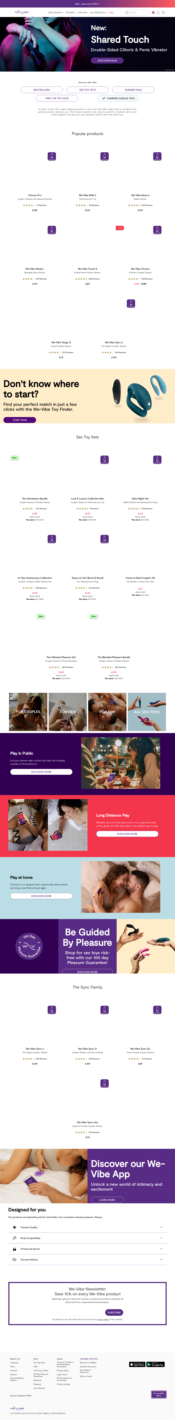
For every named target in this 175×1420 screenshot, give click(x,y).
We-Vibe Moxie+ (35, 268)
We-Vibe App (39, 1363)
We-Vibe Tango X (61, 342)
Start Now (20, 420)
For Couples (54, 12)
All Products (98, 12)
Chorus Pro (34, 195)
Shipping (37, 1384)
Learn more (107, 1199)
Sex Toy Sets (87, 89)
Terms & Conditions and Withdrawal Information (65, 1364)
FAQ (35, 1366)
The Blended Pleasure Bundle (114, 657)
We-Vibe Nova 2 (140, 195)
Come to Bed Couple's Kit (140, 577)
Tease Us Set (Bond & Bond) (87, 577)
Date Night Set (140, 498)
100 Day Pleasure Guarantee (40, 1375)
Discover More (41, 771)
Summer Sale (133, 89)
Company (14, 1363)
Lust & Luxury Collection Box (87, 498)
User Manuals (39, 1388)
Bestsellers (42, 89)
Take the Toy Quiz (57, 98)
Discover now (107, 60)
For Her (70, 12)
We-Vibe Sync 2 (114, 342)
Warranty (37, 1380)
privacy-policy (103, 1319)
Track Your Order (40, 1370)
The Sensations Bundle (34, 498)
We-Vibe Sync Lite (87, 1122)
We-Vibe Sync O (87, 1048)
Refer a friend (86, 1376)
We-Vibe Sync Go (140, 1048)
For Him (82, 12)
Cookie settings (63, 1384)
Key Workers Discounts (85, 1371)
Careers (13, 1374)
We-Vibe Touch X (87, 268)
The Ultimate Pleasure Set (61, 657)
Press (12, 1366)
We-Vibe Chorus (140, 268)
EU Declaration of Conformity (64, 1379)
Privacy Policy (63, 1370)
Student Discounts (88, 1366)
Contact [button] (13, 1370)
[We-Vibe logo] (21, 12)
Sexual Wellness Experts (17, 1379)
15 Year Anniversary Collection (35, 577)
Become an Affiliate (88, 1363)
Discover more (127, 833)
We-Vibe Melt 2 (87, 195)
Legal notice (62, 1374)
